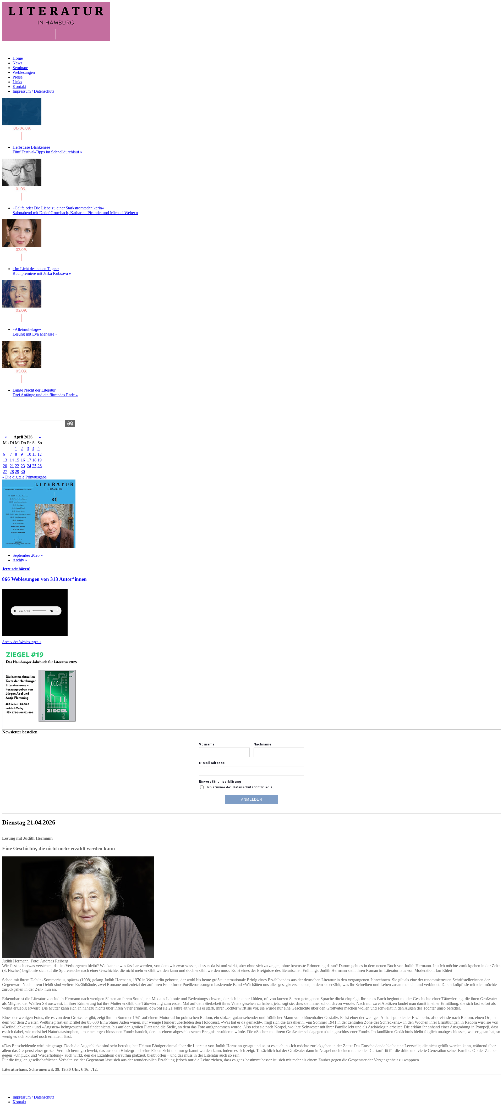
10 (29, 454)
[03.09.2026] (21, 320)
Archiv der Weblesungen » (21, 642)
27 (5, 471)
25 (34, 466)
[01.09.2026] (21, 138)
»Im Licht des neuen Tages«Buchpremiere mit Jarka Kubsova (42, 271)
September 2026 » (28, 555)
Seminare (20, 67)
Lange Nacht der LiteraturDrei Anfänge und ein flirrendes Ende (45, 392)
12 (39, 454)
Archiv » (20, 560)
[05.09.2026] (21, 381)
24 (29, 466)
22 (17, 466)
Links (17, 82)
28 (12, 471)
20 (5, 466)
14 (12, 460)
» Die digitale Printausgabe (24, 477)
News (17, 63)
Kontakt (19, 86)
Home (18, 58)
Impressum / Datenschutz (33, 91)
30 (23, 471)
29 (17, 471)
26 (39, 466)
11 (34, 454)
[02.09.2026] (21, 260)
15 (17, 460)
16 (23, 460)
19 (39, 460)
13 (5, 460)
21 (12, 466)
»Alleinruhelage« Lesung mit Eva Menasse (35, 331)
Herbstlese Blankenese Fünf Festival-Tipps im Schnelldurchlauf (47, 149)
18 (34, 460)
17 (29, 460)
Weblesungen (24, 72)
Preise (18, 77)
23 (23, 466)
